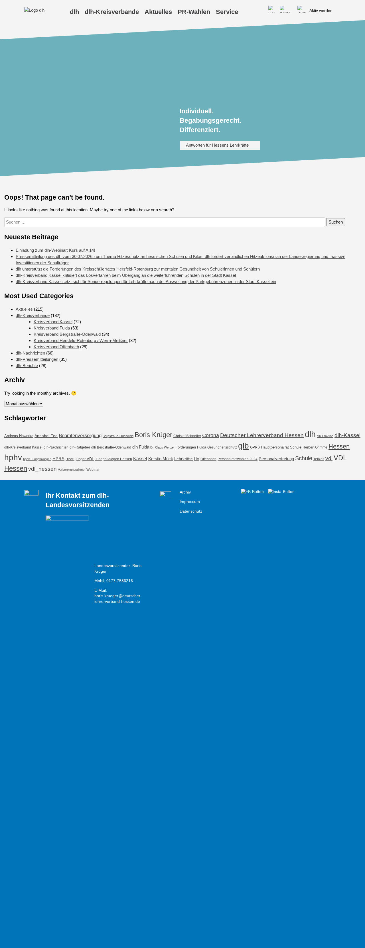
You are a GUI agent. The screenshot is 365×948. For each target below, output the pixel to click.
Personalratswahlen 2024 (237, 459)
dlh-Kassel (347, 435)
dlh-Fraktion (325, 436)
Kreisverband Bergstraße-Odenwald (67, 334)
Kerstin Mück (160, 458)
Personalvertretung (276, 458)
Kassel (140, 458)
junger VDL (85, 459)
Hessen (339, 446)
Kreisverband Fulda (52, 327)
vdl (328, 458)
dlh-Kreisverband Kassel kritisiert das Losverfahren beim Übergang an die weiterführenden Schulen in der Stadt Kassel (126, 275)
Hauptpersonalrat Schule (281, 447)
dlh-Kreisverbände (33, 315)
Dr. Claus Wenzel (162, 447)
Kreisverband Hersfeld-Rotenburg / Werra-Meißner (81, 340)
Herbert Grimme (315, 447)
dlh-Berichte (27, 365)
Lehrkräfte (183, 458)
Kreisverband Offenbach (56, 346)
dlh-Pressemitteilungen (37, 359)
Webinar (93, 470)
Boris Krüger (153, 435)
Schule (303, 458)
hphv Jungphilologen (37, 459)
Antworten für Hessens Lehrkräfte (217, 145)
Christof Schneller (187, 436)
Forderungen (185, 447)
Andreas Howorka (18, 436)
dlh (310, 434)
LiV (196, 459)
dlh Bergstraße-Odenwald (111, 447)
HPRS (58, 458)
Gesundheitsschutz (222, 447)
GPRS (255, 447)
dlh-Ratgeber (80, 447)
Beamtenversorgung (80, 435)
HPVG (70, 459)
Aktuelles (24, 309)
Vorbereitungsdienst (71, 469)
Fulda (201, 447)
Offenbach (208, 459)
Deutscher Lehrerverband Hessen (262, 435)
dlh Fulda (140, 447)
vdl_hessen (42, 469)
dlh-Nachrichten (30, 353)
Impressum (190, 501)
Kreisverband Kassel (53, 321)
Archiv (185, 492)
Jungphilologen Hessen (113, 459)
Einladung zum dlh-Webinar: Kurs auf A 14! (55, 250)
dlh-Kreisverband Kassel (23, 447)
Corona (210, 435)
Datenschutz (191, 511)
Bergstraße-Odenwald (118, 436)
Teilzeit (318, 459)
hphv (13, 457)
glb (243, 445)
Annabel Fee (46, 436)
